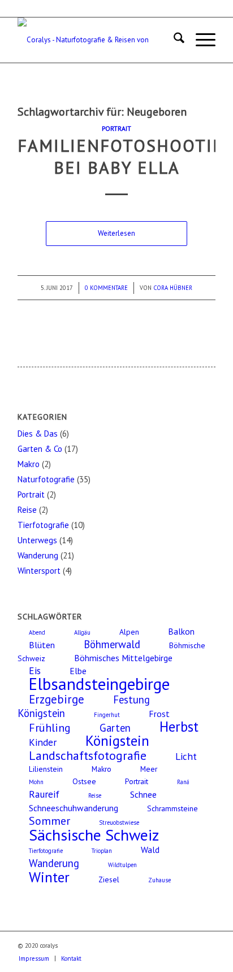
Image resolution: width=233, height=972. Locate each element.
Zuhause (159, 880)
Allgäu (82, 632)
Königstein (117, 741)
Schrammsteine (172, 808)
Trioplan (102, 851)
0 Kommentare (106, 288)
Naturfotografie (46, 479)
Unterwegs (37, 540)
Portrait (116, 128)
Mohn (36, 782)
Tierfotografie (43, 525)
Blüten (42, 644)
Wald (150, 849)
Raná (183, 782)
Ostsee (84, 781)
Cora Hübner (172, 288)
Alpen (129, 632)
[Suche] (173, 40)
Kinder (43, 742)
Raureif (44, 794)
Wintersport (39, 570)
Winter (49, 877)
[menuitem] (173, 40)
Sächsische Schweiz (94, 835)
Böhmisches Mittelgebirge (123, 657)
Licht (186, 756)
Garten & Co (40, 448)
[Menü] (199, 40)
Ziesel (108, 879)
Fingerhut (107, 715)
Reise (27, 509)
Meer (148, 769)
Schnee (143, 794)
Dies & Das (38, 433)
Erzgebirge (56, 699)
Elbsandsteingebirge (99, 683)
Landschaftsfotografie (87, 755)
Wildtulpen (122, 865)
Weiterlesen (116, 233)
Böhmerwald (112, 644)
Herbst (179, 727)
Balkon (181, 631)
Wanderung (38, 555)
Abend (37, 632)
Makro (29, 464)
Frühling (50, 727)
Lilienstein (46, 769)
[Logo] (97, 40)
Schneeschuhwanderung (73, 807)
